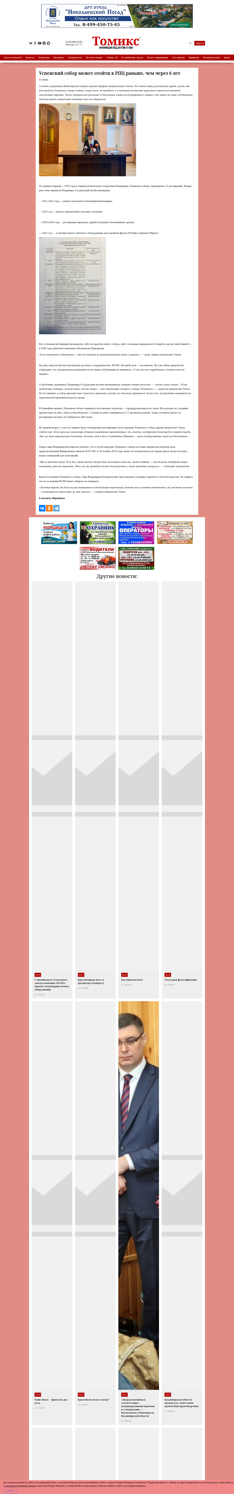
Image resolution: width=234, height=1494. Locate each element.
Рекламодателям (211, 57)
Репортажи (44, 57)
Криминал (194, 57)
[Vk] (30, 43)
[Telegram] (44, 43)
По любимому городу (132, 57)
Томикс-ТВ (112, 57)
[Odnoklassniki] (35, 43)
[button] (199, 43)
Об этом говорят (94, 57)
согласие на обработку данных (20, 1486)
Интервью (58, 57)
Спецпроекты (75, 57)
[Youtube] (39, 43)
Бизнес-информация (157, 57)
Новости (30, 57)
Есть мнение (178, 57)
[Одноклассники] (49, 508)
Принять (10, 1490)
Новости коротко (13, 57)
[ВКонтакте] (42, 508)
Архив (227, 57)
